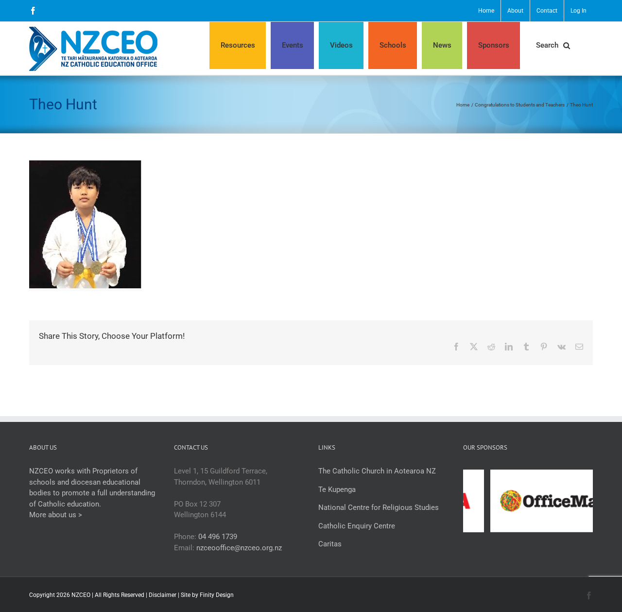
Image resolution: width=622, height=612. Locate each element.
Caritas (330, 544)
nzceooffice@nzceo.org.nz (239, 547)
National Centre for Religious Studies (378, 507)
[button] (553, 45)
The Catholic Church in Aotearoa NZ (377, 471)
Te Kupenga (337, 489)
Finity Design (217, 595)
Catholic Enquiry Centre (356, 526)
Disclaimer (162, 595)
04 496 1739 (217, 536)
